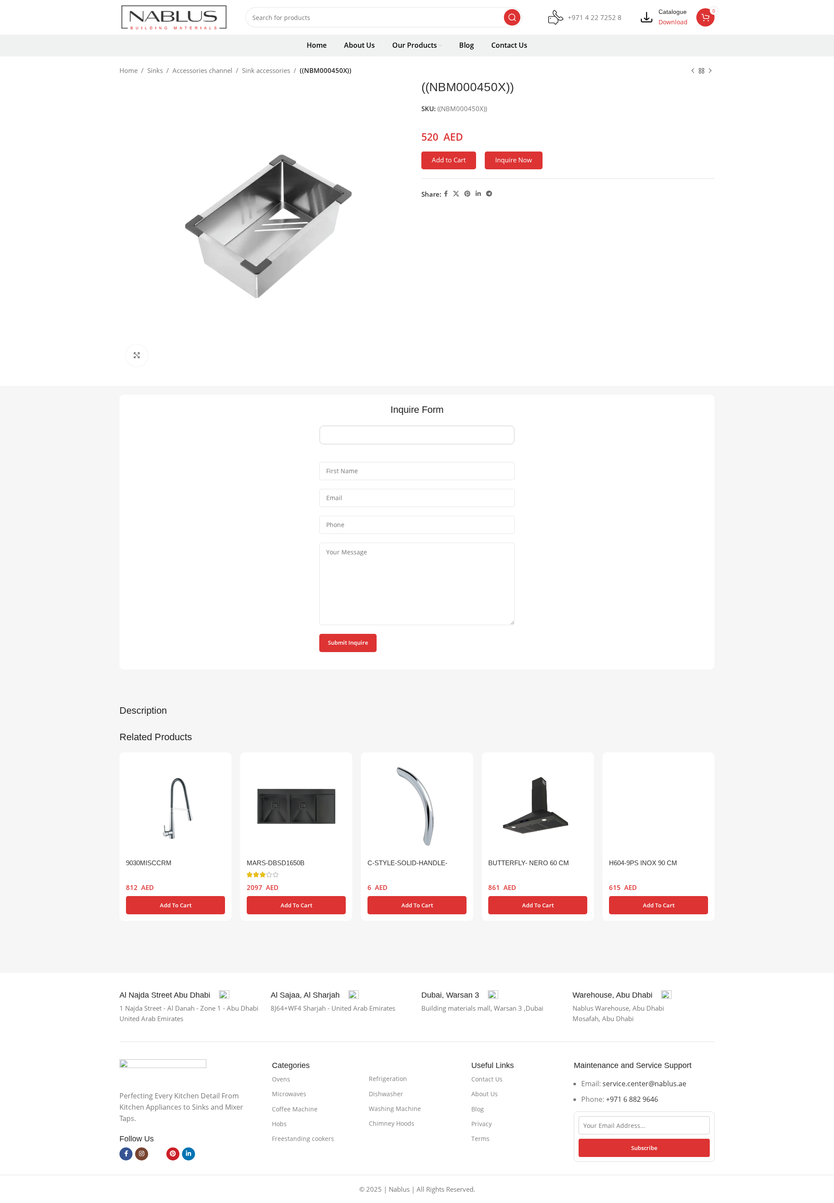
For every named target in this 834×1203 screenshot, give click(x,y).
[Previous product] (692, 71)
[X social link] (456, 194)
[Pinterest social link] (467, 194)
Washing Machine (395, 1108)
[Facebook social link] (445, 194)
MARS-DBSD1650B (275, 863)
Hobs (279, 1124)
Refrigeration (388, 1078)
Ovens (281, 1079)
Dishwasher (386, 1094)
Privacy (481, 1124)
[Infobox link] (585, 17)
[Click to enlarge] (137, 355)
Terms (480, 1138)
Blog (477, 1109)
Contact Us (487, 1079)
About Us (484, 1094)
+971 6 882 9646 (632, 1099)
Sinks (155, 70)
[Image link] (162, 1069)
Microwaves (289, 1094)
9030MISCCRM (149, 863)
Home (128, 70)
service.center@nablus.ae (644, 1083)
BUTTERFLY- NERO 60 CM (528, 863)
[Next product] (710, 71)
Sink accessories (266, 70)
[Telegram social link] (489, 194)
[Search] (512, 17)
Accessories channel (202, 70)
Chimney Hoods (391, 1123)
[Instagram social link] (141, 1153)
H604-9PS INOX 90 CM (643, 863)
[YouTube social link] (157, 1153)
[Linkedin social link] (478, 194)
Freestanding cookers (303, 1138)
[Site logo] (173, 16)
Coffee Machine (295, 1109)
